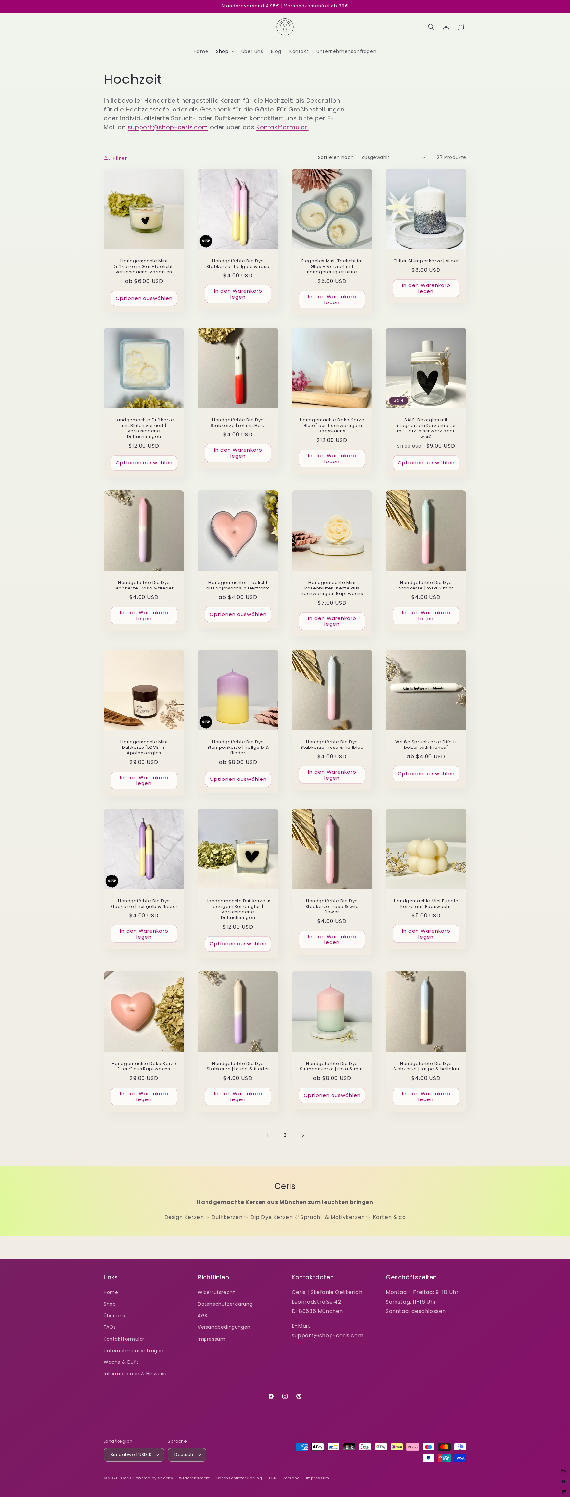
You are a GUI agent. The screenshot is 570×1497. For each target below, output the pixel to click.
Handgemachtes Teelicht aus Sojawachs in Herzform (238, 585)
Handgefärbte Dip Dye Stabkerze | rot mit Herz (238, 423)
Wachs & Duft (121, 1362)
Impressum (211, 1339)
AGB (202, 1315)
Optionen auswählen (144, 298)
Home (111, 1292)
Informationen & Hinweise (136, 1373)
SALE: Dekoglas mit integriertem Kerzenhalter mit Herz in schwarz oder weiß (426, 428)
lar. (303, 127)
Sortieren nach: (336, 157)
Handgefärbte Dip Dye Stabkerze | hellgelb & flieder (144, 903)
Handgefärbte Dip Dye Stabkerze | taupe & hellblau (426, 1066)
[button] (224, 51)
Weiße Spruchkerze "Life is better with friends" (426, 744)
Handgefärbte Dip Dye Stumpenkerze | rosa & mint (332, 1066)
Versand (291, 1478)
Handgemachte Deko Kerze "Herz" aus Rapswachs (144, 1066)
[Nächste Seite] (303, 1135)
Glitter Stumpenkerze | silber (426, 261)
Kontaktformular (124, 1339)
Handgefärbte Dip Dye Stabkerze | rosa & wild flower (332, 906)
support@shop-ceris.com (168, 127)
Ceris (126, 1478)
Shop (110, 1304)
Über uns (114, 1315)
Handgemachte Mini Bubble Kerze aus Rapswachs (426, 903)
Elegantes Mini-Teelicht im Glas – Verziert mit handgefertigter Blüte (332, 266)
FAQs (110, 1327)
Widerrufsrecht (216, 1292)
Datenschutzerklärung (225, 1304)
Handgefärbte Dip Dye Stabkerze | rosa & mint (426, 585)
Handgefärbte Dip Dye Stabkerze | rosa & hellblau (332, 744)
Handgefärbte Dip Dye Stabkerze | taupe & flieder (238, 1066)
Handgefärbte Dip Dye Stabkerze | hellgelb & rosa (237, 264)
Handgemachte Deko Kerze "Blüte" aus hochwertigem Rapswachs (332, 425)
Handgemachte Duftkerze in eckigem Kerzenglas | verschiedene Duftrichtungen (238, 909)
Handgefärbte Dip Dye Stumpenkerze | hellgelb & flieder (238, 747)
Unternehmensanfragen (134, 1350)
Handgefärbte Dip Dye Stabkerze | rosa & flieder (144, 585)
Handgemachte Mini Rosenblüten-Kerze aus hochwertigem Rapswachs (332, 588)
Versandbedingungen (224, 1327)
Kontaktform (276, 127)
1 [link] (267, 1135)
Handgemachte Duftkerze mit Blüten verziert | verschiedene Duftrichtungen (144, 428)
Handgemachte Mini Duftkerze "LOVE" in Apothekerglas (143, 747)
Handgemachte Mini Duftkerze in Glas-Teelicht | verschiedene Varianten (144, 266)
